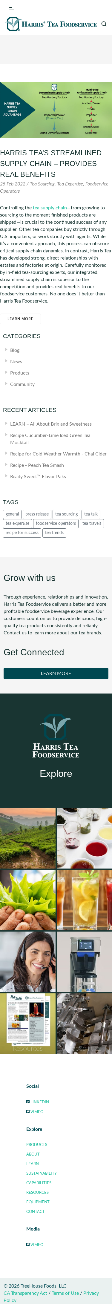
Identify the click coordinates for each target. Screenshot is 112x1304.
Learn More (20, 319)
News (16, 361)
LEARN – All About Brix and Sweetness (51, 424)
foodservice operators (56, 523)
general (12, 514)
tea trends (54, 533)
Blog (14, 350)
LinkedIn (39, 1102)
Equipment (38, 1202)
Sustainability (41, 1173)
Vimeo (36, 1112)
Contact (35, 1212)
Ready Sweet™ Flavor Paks (38, 476)
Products (19, 373)
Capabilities (38, 1183)
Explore (56, 773)
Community (22, 384)
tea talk (91, 514)
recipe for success (22, 533)
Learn (32, 1164)
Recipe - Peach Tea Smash (37, 465)
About (33, 1154)
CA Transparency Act (25, 1293)
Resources (37, 1192)
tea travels (91, 523)
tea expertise (17, 523)
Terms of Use (65, 1293)
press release (37, 514)
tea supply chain (50, 207)
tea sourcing (66, 514)
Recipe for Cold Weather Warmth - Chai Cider (58, 454)
